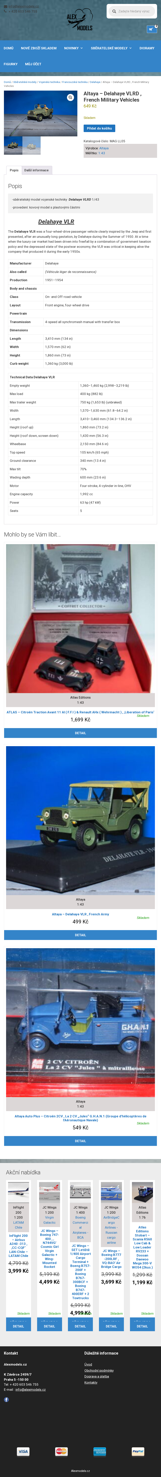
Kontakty (90, 1382)
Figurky (10, 64)
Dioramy (147, 48)
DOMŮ (8, 48)
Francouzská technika (75, 82)
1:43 (101, 153)
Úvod (88, 1364)
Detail (80, 733)
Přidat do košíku (99, 128)
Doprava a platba (96, 1376)
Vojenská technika (49, 82)
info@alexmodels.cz (24, 6)
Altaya (104, 148)
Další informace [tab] (36, 170)
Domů (7, 82)
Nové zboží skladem (39, 48)
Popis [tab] (14, 170)
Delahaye (95, 82)
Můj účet (33, 64)
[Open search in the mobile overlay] (132, 11)
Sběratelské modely (109, 48)
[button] (70, 97)
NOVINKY (71, 48)
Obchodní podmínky (99, 1370)
